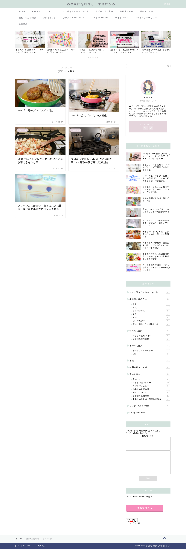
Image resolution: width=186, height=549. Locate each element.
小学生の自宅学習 (150, 389)
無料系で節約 (126, 11)
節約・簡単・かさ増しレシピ (150, 324)
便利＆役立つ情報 (27, 17)
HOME (22, 11)
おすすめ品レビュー (151, 383)
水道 (150, 304)
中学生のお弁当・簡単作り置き (150, 399)
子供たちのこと (150, 393)
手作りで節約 (146, 11)
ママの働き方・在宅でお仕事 (75, 11)
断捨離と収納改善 (151, 396)
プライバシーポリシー (146, 17)
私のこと (150, 379)
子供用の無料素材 (150, 339)
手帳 (148, 360)
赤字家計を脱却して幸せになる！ (93, 4)
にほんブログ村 (133, 523)
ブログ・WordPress (73, 17)
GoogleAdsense (100, 17)
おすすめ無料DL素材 (150, 336)
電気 (150, 308)
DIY (150, 354)
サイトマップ (121, 17)
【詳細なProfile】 (146, 116)
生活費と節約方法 (104, 11)
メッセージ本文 (148, 449)
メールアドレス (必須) (148, 440)
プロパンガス (150, 311)
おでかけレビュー (150, 386)
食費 (150, 314)
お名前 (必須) (148, 436)
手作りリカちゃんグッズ (150, 351)
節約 (150, 317)
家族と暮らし (49, 17)
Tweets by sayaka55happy (139, 497)
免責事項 (23, 24)
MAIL (51, 11)
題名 (148, 445)
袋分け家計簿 (150, 321)
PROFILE (37, 11)
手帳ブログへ (144, 508)
